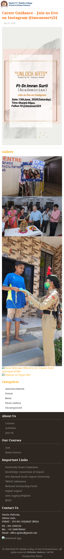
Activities (10, 428)
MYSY (8, 500)
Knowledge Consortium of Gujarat (24, 471)
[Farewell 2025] (32, 176)
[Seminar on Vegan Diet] (16, 375)
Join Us (9, 432)
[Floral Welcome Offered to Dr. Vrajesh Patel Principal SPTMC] (32, 369)
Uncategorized (13, 407)
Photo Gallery (13, 403)
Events (9, 393)
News (8, 398)
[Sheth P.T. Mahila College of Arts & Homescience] (16, 4)
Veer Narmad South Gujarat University (27, 476)
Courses (9, 423)
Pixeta (39, 556)
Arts (7, 447)
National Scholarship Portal (21, 486)
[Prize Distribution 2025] (32, 216)
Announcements (14, 388)
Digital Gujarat (13, 490)
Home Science (13, 452)
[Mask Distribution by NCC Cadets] (32, 301)
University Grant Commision (21, 467)
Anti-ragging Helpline (18, 495)
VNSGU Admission (15, 481)
